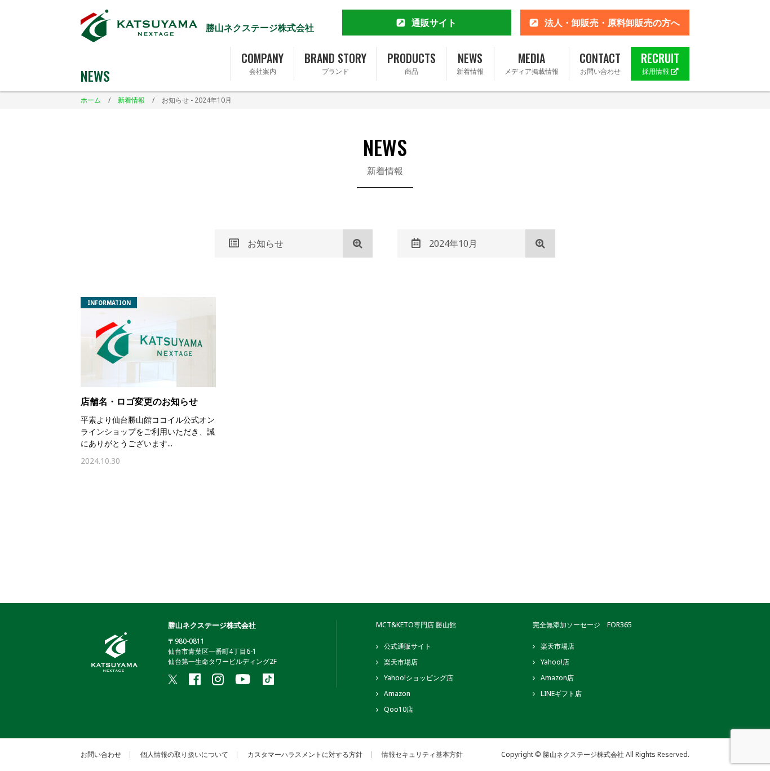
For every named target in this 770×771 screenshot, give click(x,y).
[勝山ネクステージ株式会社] (139, 27)
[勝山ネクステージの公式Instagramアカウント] (218, 679)
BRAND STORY (335, 63)
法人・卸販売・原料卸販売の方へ (612, 22)
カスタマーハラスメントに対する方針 (304, 754)
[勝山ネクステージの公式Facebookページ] (195, 679)
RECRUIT (660, 63)
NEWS (470, 63)
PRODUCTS (411, 63)
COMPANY (262, 63)
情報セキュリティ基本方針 (422, 754)
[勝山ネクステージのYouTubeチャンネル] (242, 679)
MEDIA (532, 63)
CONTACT (600, 63)
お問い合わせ (101, 754)
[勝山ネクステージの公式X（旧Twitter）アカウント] (173, 679)
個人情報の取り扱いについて (184, 754)
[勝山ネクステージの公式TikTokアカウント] (268, 680)
